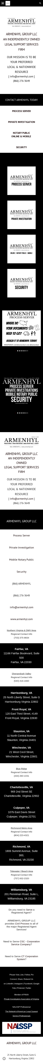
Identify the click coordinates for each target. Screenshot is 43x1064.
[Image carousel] (21, 330)
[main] (21, 41)
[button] (3, 3)
